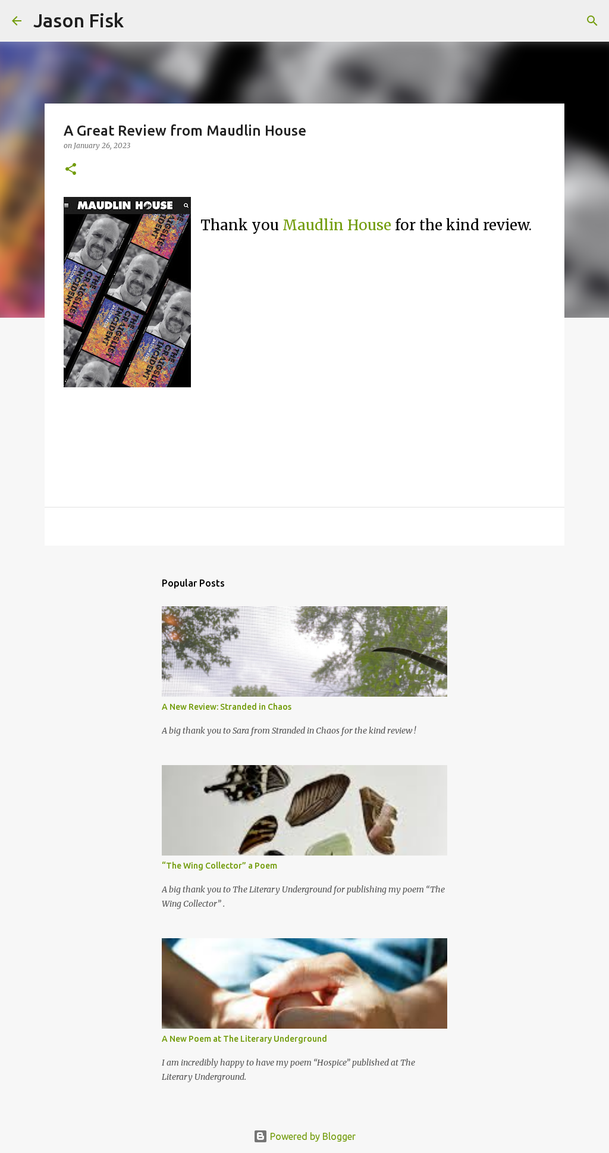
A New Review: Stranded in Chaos (226, 707)
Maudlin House (336, 225)
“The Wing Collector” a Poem (219, 865)
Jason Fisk (78, 20)
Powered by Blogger (312, 1136)
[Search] (140, 21)
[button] (71, 170)
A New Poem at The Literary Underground (244, 1039)
